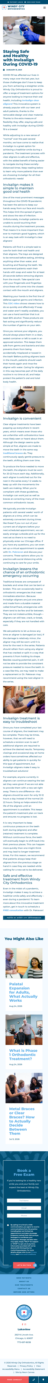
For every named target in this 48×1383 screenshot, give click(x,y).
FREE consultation (13, 910)
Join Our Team (33, 2)
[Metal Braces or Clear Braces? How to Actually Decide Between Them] (24, 1088)
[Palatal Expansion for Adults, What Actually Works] (24, 963)
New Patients (24, 1278)
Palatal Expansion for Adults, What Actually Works (23, 992)
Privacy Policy (26, 1366)
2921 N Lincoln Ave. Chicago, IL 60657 (24, 1336)
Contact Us (24, 1288)
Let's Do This (24, 1265)
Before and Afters (24, 1292)
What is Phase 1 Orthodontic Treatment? (23, 1055)
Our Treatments (24, 1285)
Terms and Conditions (27, 1254)
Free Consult (14, 1380)
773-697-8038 (24, 1342)
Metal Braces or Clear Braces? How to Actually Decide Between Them (22, 1121)
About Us (24, 1281)
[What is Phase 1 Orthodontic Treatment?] (24, 1030)
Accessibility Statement (34, 1369)
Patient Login (16, 2)
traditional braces (13, 453)
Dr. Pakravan (15, 552)
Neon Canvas (28, 1372)
